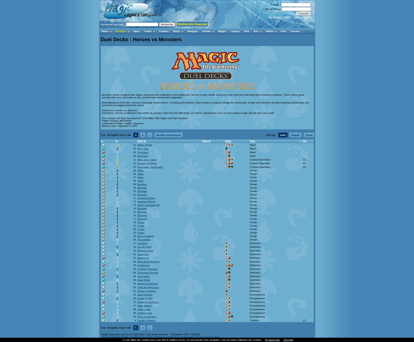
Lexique (235, 31)
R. (117, 141)
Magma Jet (143, 258)
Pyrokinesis (143, 265)
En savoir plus (272, 340)
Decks (176, 31)
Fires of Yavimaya (146, 316)
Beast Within (143, 280)
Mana (228, 141)
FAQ (246, 31)
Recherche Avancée (192, 24)
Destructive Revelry (147, 272)
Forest (140, 222)
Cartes (148, 31)
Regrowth (142, 156)
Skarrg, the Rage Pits (148, 205)
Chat (283, 31)
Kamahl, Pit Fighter (147, 163)
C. (102, 141)
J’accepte (288, 340)
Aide (217, 337)
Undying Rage (144, 313)
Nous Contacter (204, 337)
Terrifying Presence (147, 269)
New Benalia (143, 239)
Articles (206, 31)
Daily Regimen (144, 294)
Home (105, 31)
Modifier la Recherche (168, 135)
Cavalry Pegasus (146, 320)
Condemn (142, 243)
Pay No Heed (144, 247)
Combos (164, 31)
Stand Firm (143, 254)
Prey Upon (143, 148)
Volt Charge (143, 276)
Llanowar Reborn (146, 201)
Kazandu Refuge (146, 198)
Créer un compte (302, 17)
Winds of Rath (144, 145)
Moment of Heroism (147, 283)
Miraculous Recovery (148, 261)
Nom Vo (141, 141)
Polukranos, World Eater (150, 167)
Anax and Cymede (147, 159)
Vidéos (269, 31)
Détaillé (295, 135)
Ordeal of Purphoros (148, 302)
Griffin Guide (144, 309)
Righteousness (145, 250)
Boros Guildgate (145, 236)
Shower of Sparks (146, 291)
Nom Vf (206, 141)
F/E (304, 141)
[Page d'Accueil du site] (130, 27)
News (136, 31)
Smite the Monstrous (148, 287)
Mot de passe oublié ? (279, 17)
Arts (256, 31)
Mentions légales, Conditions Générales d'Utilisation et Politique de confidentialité (152, 337)
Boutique (121, 31)
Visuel (309, 135)
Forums (295, 31)
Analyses (192, 31)
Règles (222, 31)
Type (252, 141)
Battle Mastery (144, 305)
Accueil (105, 337)
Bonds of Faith (144, 298)
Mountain (142, 184)
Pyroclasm (143, 152)
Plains (140, 170)
